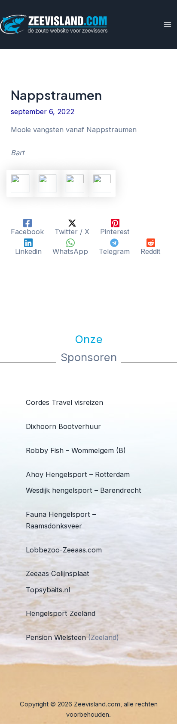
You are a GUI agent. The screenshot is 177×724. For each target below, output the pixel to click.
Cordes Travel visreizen (64, 402)
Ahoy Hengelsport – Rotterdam (78, 474)
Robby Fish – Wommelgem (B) (76, 450)
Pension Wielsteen (56, 637)
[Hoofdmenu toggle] (167, 24)
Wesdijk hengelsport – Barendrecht (83, 490)
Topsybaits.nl (48, 589)
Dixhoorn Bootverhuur (63, 426)
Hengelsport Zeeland (60, 613)
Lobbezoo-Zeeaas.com (64, 550)
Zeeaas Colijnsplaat (57, 573)
